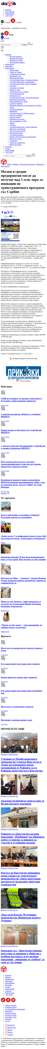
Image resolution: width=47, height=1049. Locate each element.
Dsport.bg (11, 1025)
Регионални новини (17, 62)
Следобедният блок (17, 94)
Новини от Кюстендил (9, 754)
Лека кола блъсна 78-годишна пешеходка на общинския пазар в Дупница (21, 917)
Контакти (8, 1011)
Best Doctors (9, 993)
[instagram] (13, 1002)
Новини (8, 10)
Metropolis (13, 111)
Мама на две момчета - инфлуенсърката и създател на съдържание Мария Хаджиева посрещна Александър (21, 603)
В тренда (13, 86)
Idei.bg (9, 1030)
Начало (8, 977)
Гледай (6, 38)
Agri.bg (10, 1035)
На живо (8, 146)
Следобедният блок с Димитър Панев (24, 80)
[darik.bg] (9, 6)
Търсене (8, 991)
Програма (9, 66)
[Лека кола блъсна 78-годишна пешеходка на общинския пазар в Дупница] (19, 908)
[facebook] (2, 213)
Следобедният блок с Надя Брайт (22, 82)
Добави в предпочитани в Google (24, 358)
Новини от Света (16, 60)
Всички (4, 493)
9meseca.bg (5, 587)
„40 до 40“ (9, 16)
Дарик (9, 164)
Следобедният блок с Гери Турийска (23, 84)
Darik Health (9, 14)
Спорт (7, 148)
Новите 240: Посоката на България (23, 137)
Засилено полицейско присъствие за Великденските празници (22, 802)
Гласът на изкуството (17, 131)
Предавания (9, 12)
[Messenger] (5, 210)
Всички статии (10, 1015)
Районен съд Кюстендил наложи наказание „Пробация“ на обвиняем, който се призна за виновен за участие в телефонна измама (23, 838)
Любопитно (9, 64)
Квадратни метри (16, 133)
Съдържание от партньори (15, 1009)
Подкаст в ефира (16, 115)
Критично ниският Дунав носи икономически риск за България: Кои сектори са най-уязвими (23, 558)
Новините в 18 (15, 76)
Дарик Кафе (14, 70)
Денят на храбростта (17, 143)
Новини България (16, 58)
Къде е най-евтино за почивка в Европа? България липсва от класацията (20, 516)
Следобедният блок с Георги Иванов (23, 127)
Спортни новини (16, 103)
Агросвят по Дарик (17, 88)
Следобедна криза (16, 135)
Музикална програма (17, 100)
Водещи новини (16, 56)
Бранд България (15, 145)
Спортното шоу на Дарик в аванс (22, 113)
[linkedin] (5, 213)
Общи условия (10, 1005)
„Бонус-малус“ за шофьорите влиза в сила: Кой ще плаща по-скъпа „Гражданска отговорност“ (23, 537)
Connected (13, 141)
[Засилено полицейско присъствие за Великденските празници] (19, 794)
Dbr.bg (9, 1032)
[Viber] (2, 210)
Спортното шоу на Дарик (19, 92)
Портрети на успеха (17, 119)
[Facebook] (8, 210)
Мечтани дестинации (18, 129)
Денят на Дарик (15, 72)
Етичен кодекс (10, 1013)
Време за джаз (15, 90)
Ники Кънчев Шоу (17, 78)
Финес (12, 123)
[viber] (11, 213)
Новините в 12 (15, 96)
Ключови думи (10, 1017)
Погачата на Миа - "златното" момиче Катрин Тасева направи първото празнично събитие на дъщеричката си (23, 580)
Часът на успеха (16, 139)
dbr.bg (3, 522)
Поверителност (11, 1007)
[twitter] (8, 213)
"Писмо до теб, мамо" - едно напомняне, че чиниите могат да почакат (21, 626)
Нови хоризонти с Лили (19, 101)
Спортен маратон (16, 109)
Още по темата (15, 117)
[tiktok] (3, 1002)
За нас (7, 1021)
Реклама (8, 1019)
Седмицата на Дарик (17, 74)
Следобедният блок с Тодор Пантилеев (24, 98)
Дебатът (13, 125)
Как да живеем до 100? (18, 121)
